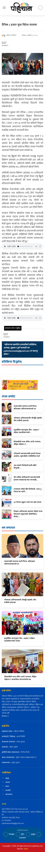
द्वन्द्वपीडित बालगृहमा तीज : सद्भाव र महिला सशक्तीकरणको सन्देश (19, 640)
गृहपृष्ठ (7, 778)
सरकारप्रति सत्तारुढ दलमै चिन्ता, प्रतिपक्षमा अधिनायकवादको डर (19, 563)
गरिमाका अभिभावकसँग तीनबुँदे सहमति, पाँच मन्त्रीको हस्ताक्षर (20, 601)
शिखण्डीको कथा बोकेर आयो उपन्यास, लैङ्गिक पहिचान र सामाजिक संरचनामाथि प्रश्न (20, 678)
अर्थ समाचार (8, 794)
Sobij (26, 849)
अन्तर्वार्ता (8, 790)
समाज (7, 786)
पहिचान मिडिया (11, 35)
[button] (4, 7)
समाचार (7, 782)
